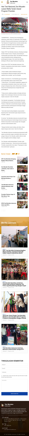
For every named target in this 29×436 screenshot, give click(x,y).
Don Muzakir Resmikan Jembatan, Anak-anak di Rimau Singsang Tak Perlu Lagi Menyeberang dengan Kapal (14, 284)
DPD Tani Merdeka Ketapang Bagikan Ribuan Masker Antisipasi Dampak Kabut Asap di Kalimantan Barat (14, 252)
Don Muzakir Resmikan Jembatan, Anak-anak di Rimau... (7, 168)
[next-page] (4, 210)
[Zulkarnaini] (3, 14)
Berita (22, 14)
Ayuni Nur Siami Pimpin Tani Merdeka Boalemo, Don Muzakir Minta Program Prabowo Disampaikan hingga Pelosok (14, 317)
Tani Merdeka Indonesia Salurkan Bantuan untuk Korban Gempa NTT (13, 348)
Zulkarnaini (7, 14)
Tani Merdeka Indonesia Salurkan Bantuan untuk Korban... (7, 186)
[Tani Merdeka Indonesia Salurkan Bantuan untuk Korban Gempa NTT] (22, 186)
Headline (25, 14)
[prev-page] (2, 210)
